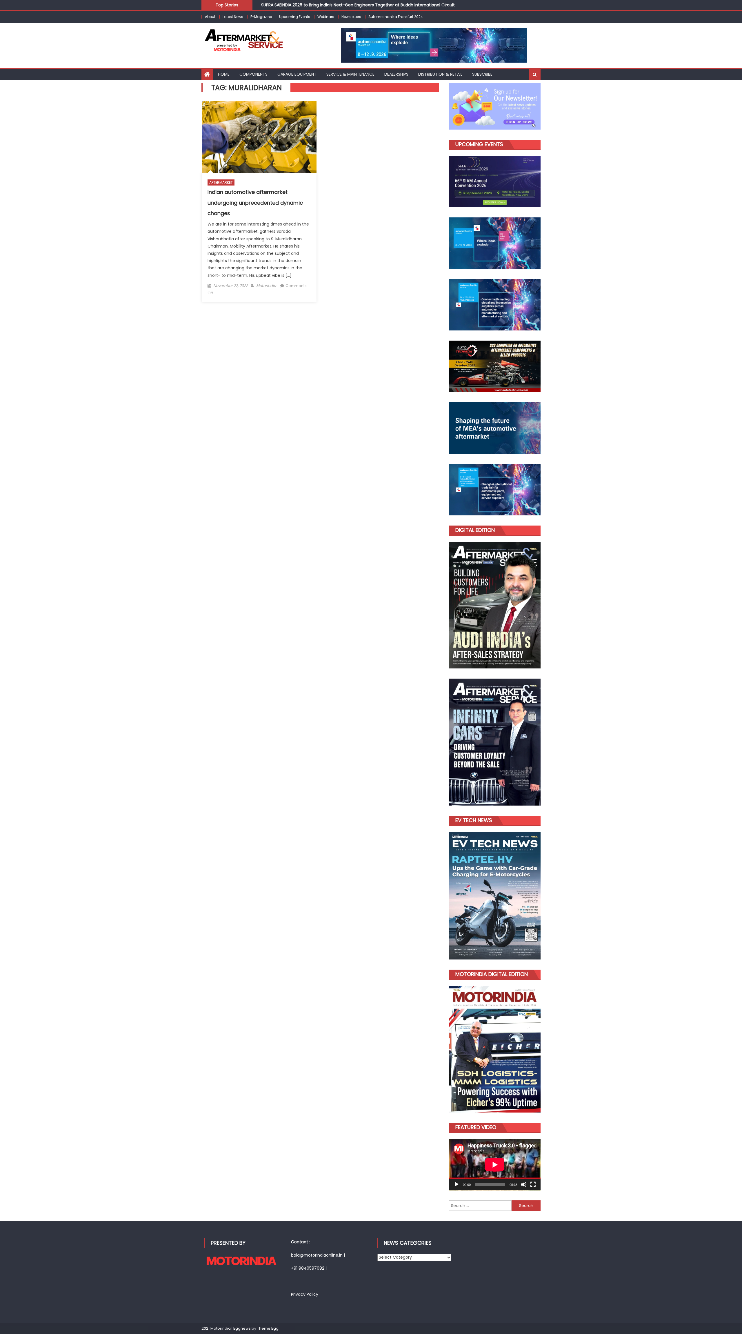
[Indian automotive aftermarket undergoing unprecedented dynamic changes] (259, 137)
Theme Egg (268, 1328)
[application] (495, 1165)
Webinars (325, 16)
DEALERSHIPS (396, 74)
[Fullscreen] (533, 1184)
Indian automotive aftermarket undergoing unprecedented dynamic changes (255, 202)
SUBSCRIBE (482, 74)
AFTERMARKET (221, 182)
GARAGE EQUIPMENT (297, 74)
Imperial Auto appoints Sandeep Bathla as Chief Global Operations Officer (336, 7)
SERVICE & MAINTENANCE (350, 74)
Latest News (233, 16)
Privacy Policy (304, 1294)
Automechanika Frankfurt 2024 (395, 16)
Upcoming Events (294, 16)
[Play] (456, 1184)
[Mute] (524, 1184)
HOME (224, 74)
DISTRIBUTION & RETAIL (440, 74)
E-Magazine (261, 16)
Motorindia (266, 285)
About (210, 16)
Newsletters (351, 16)
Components (253, 74)
